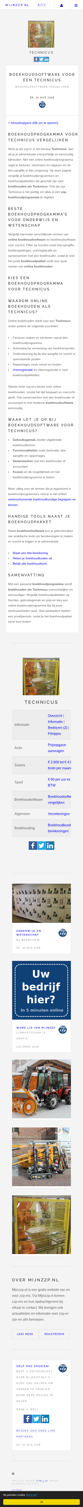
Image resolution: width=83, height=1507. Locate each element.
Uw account (61, 4)
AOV (42, 5)
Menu (76, 4)
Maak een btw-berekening (30, 553)
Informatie (55, 722)
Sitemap (17, 1490)
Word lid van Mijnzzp (36, 1027)
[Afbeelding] (41, 1090)
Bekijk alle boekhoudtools (30, 563)
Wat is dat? (31, 1494)
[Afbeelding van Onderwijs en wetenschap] (41, 904)
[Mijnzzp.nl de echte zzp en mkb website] (41, 34)
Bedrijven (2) (57, 727)
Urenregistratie (23, 369)
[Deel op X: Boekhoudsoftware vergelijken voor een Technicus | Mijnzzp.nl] (41, 61)
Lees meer (25, 1334)
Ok (41, 1501)
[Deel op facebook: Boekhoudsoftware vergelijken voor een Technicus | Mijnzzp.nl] (36, 61)
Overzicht (55, 716)
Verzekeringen (59, 814)
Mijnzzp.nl (18, 5)
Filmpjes (54, 733)
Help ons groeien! (33, 1366)
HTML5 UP (42, 1481)
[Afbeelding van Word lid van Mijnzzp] (41, 991)
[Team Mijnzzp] (42, 104)
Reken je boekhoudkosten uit (32, 558)
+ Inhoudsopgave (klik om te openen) (33, 122)
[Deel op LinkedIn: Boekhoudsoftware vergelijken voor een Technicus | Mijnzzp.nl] (46, 61)
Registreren (54, 1334)
